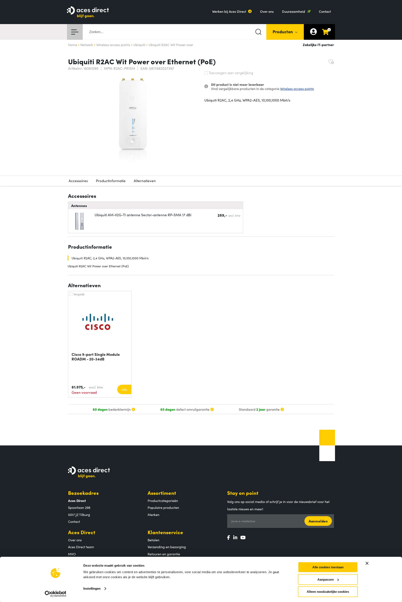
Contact (325, 11)
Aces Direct (81, 532)
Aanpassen (325, 579)
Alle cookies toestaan (328, 567)
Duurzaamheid (293, 11)
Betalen (153, 540)
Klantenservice (165, 532)
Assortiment (162, 492)
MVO (72, 554)
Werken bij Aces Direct (229, 11)
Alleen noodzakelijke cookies (328, 591)
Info (124, 389)
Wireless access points (297, 88)
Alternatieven (145, 180)
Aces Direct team (81, 546)
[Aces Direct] (88, 12)
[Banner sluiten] (367, 563)
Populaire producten (163, 507)
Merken (153, 514)
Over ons (267, 11)
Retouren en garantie (164, 554)
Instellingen (91, 588)
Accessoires (78, 180)
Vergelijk (79, 294)
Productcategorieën (163, 500)
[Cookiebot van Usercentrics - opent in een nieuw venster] (55, 594)
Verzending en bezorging (167, 546)
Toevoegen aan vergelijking (231, 72)
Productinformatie (111, 180)
